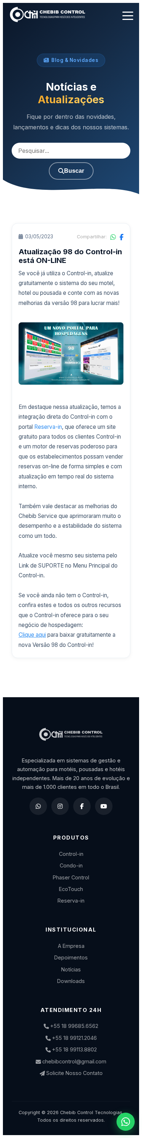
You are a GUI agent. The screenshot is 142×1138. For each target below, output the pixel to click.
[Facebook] (82, 806)
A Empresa (71, 946)
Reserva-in (48, 426)
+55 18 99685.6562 (73, 1026)
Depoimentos (71, 957)
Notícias (71, 969)
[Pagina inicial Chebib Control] (48, 16)
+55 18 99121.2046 (74, 1038)
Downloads (71, 981)
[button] (127, 16)
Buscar (74, 171)
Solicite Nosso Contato (74, 1073)
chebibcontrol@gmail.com (73, 1061)
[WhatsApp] (38, 806)
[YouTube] (104, 806)
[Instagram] (60, 806)
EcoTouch (71, 889)
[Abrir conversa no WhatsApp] (126, 1122)
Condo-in (71, 865)
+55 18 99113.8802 (74, 1049)
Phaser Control (71, 877)
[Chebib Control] (71, 738)
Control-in (71, 854)
